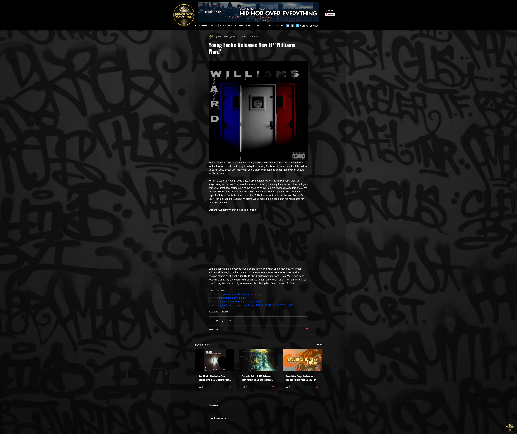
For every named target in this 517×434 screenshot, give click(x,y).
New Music (214, 312)
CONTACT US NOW (309, 26)
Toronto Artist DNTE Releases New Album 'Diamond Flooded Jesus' (257, 377)
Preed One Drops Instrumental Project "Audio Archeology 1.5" (301, 377)
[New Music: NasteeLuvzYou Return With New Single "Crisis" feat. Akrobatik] (214, 360)
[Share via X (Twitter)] (216, 321)
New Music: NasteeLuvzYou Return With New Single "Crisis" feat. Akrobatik (214, 377)
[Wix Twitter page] (297, 25)
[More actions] (306, 36)
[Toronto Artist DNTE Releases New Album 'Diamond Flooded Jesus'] (258, 360)
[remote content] (258, 237)
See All (319, 344)
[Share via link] (229, 321)
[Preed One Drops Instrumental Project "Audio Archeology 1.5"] (302, 360)
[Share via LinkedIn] (223, 321)
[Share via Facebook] (210, 321)
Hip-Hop (224, 312)
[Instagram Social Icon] (287, 25)
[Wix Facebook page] (292, 25)
